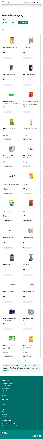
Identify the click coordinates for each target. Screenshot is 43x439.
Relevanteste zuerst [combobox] (32, 29)
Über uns (4, 404)
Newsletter (4, 409)
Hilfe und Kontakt (5, 402)
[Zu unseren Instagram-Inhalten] (35, 436)
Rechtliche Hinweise (6, 416)
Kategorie (5, 22)
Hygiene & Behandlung (6, 393)
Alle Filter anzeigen (23, 22)
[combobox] (20, 5)
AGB (3, 411)
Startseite (4, 11)
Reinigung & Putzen (14, 11)
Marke (13, 22)
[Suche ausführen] (40, 5)
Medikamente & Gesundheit (7, 383)
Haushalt (8, 11)
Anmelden (24, 2)
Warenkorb (31, 2)
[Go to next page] (25, 361)
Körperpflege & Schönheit (7, 385)
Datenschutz (4, 414)
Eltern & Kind (4, 390)
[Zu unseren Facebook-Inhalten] (37, 436)
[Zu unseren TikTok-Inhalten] (32, 436)
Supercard (4, 406)
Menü (39, 2)
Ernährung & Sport (5, 388)
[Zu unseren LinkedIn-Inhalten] (40, 436)
